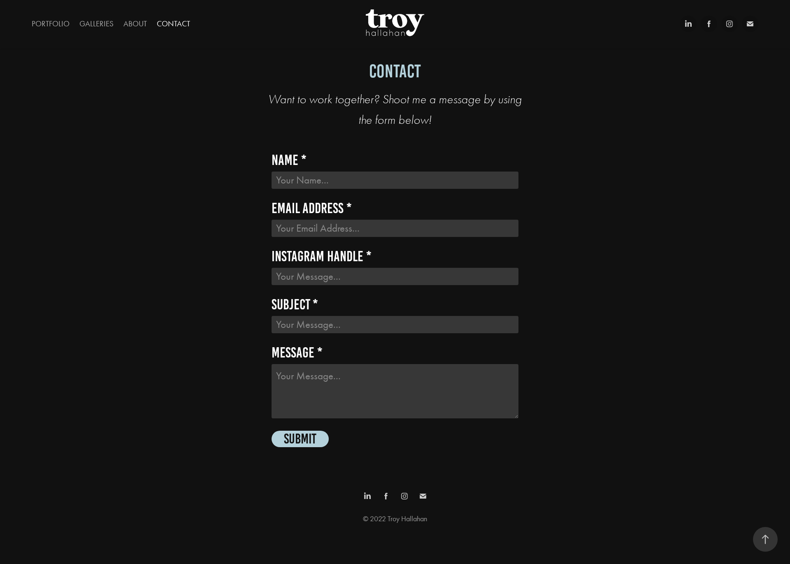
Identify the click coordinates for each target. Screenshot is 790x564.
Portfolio (51, 23)
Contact (173, 23)
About (135, 23)
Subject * (295, 304)
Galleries (96, 23)
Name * (289, 160)
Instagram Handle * (321, 256)
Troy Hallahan (407, 518)
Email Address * (311, 208)
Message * (297, 353)
